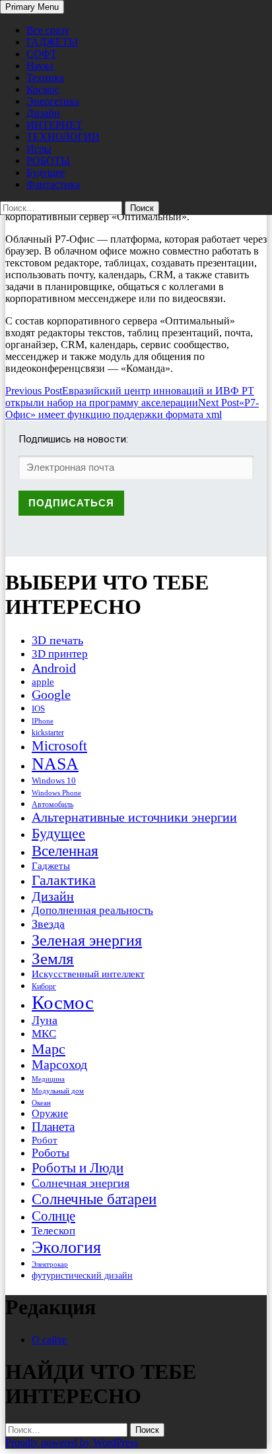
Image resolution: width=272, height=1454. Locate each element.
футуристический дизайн (82, 1275)
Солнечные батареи (94, 1198)
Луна (44, 1020)
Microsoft (59, 746)
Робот (44, 1139)
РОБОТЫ (48, 160)
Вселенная (65, 850)
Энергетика (52, 101)
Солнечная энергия (80, 1183)
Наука (39, 65)
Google (51, 695)
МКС (44, 1033)
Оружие (50, 1113)
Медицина (48, 1079)
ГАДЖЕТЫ (52, 41)
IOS (38, 708)
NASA (55, 763)
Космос (42, 89)
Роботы (50, 1152)
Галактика (64, 880)
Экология (66, 1247)
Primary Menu (32, 7)
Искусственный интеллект (88, 974)
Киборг (44, 986)
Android (54, 668)
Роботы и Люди (77, 1168)
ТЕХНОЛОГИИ (63, 136)
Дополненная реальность (92, 910)
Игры (38, 148)
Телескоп (53, 1231)
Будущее (45, 172)
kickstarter (48, 732)
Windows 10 (54, 780)
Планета (53, 1127)
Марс (48, 1049)
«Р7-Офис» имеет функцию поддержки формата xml (132, 408)
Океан (41, 1102)
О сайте (49, 1339)
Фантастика (53, 184)
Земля (53, 958)
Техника (45, 77)
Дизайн (43, 113)
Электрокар (50, 1264)
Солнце (53, 1216)
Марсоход (59, 1065)
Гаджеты (51, 865)
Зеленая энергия (87, 940)
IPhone (42, 721)
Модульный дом (58, 1091)
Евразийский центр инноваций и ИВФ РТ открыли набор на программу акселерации (129, 396)
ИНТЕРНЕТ (54, 125)
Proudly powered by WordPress (71, 1442)
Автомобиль (52, 804)
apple (43, 682)
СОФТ (41, 53)
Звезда (48, 923)
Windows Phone (56, 793)
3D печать (57, 640)
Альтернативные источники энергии (134, 817)
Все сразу (47, 30)
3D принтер (60, 654)
